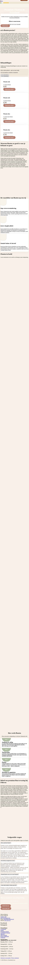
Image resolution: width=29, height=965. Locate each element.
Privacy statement (15, 957)
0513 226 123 (7, 920)
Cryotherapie (3, 929)
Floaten (2, 930)
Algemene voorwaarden (6, 957)
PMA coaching (4, 935)
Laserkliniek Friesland (5, 932)
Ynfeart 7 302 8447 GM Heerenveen (5, 917)
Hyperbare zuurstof (5, 931)
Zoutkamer (3, 937)
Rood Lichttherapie (5, 936)
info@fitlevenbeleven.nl (9, 919)
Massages (3, 934)
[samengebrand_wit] (3, 962)
